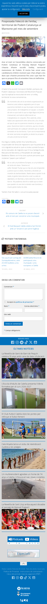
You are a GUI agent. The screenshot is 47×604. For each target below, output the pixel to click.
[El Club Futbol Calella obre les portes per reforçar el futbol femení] (23, 428)
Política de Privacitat (11, 571)
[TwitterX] (31, 342)
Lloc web (7, 314)
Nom (6, 306)
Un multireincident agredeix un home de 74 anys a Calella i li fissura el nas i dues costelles (23, 475)
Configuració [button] (38, 9)
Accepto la (20, 302)
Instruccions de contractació (31, 571)
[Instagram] (17, 342)
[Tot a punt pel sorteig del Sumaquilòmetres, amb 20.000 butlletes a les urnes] (12, 249)
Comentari (9, 287)
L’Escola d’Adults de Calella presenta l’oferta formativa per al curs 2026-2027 (22, 385)
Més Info (26, 9)
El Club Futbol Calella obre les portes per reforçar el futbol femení (21, 415)
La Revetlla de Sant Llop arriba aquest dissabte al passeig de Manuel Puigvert (23, 506)
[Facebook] (12, 342)
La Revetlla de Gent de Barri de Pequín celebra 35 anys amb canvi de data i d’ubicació (23, 355)
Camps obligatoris (12, 330)
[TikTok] (26, 342)
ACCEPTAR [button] (24, 13)
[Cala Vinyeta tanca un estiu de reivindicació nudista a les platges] (23, 459)
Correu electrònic (31, 306)
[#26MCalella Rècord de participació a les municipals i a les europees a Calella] (34, 249)
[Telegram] (22, 342)
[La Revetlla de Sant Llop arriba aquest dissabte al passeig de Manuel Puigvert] (23, 519)
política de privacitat (24, 302)
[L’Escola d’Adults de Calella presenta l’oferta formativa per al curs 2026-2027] (23, 398)
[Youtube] (35, 342)
